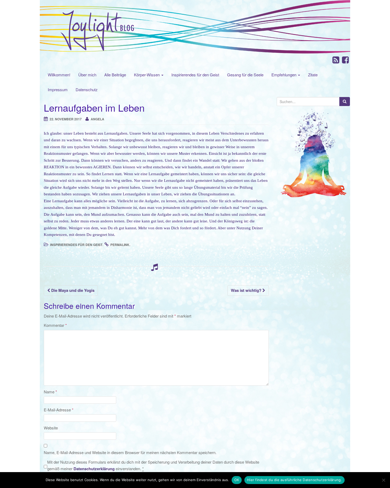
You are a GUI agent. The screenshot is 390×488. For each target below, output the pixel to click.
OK (236, 480)
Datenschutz (87, 89)
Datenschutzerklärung (94, 469)
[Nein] (383, 480)
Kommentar (55, 325)
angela (97, 119)
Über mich (87, 74)
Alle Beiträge (115, 74)
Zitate (313, 74)
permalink (119, 244)
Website (51, 427)
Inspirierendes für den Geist (195, 74)
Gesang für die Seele (245, 74)
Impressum (58, 89)
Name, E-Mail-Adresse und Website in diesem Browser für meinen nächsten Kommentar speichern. (130, 452)
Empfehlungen (284, 74)
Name (50, 391)
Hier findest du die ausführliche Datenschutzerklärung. (294, 480)
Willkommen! (59, 74)
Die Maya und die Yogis (72, 290)
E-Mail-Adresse (58, 409)
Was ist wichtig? (246, 290)
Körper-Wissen (147, 74)
